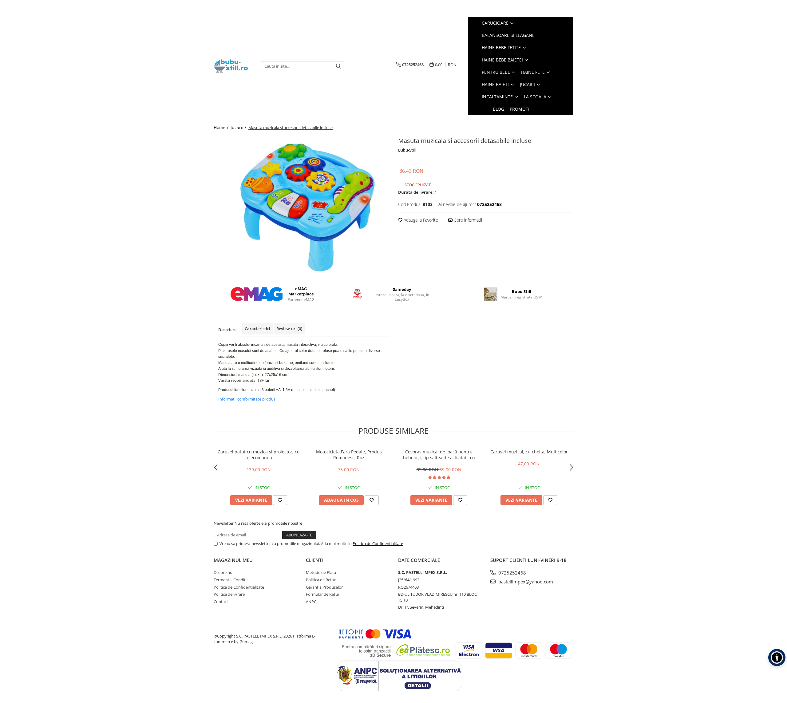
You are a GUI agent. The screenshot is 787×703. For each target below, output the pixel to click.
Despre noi (223, 572)
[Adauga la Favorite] (280, 500)
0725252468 (511, 573)
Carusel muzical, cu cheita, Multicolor (529, 452)
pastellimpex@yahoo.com (525, 582)
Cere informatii (467, 220)
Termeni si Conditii (230, 580)
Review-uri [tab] (289, 328)
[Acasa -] (233, 66)
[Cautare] (338, 66)
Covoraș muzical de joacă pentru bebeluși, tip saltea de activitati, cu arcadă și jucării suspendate (439, 454)
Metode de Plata (321, 572)
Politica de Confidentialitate (378, 543)
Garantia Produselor (324, 587)
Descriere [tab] (227, 329)
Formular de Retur (322, 594)
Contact (221, 601)
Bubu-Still (407, 150)
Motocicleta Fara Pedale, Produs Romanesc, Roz (349, 454)
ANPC (311, 601)
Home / (222, 127)
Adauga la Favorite (420, 220)
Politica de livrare (229, 594)
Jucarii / (239, 127)
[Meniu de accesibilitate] (776, 657)
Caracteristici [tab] (257, 328)
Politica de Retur (321, 580)
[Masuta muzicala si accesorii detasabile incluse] (301, 206)
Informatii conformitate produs (246, 399)
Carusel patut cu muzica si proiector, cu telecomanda (259, 454)
